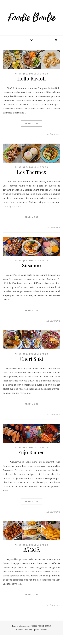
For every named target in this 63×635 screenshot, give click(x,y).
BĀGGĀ (31, 549)
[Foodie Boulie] (31, 17)
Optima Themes (40, 629)
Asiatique (21, 74)
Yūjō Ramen (31, 452)
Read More (31, 123)
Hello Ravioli (31, 78)
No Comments (53, 133)
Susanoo (31, 265)
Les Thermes (31, 172)
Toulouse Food (38, 74)
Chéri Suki (31, 358)
